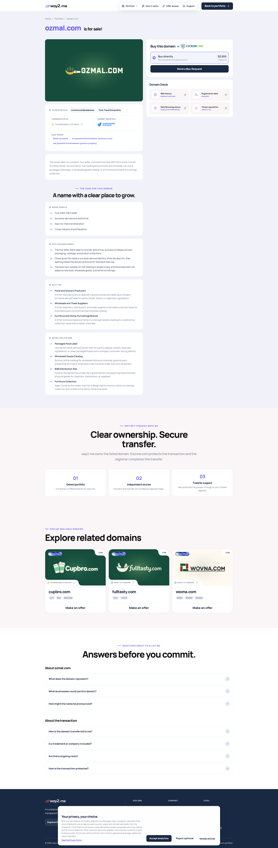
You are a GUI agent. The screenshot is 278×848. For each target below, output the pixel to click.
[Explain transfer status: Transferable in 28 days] (74, 583)
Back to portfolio (215, 6)
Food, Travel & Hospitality (110, 110)
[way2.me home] (56, 6)
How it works (152, 6)
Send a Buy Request (189, 69)
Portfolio (130, 6)
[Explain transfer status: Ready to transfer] (133, 583)
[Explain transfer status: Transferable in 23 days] (82, 124)
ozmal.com (72, 18)
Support (190, 6)
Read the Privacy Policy (72, 840)
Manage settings (207, 838)
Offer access (172, 6)
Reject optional (185, 838)
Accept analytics (159, 838)
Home (48, 18)
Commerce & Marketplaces (82, 110)
